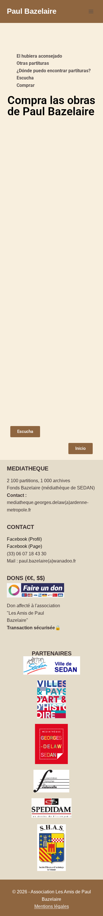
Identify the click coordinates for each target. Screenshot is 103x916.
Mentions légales (51, 906)
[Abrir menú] (91, 11)
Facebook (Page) (24, 546)
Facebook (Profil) (24, 539)
